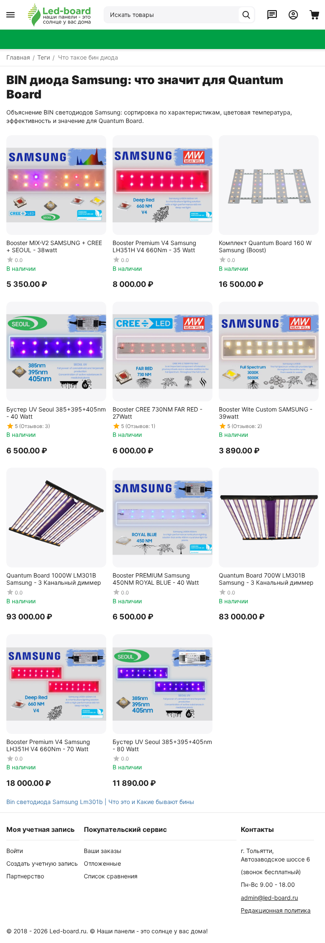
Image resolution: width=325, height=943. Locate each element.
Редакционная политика (276, 910)
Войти (14, 850)
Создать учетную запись (42, 863)
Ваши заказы (102, 850)
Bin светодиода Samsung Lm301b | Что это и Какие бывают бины (100, 801)
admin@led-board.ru (269, 897)
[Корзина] (314, 14)
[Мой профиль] (293, 14)
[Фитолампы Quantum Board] (59, 15)
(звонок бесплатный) (271, 871)
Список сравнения (111, 876)
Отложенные (102, 863)
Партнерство (25, 876)
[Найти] (246, 14)
